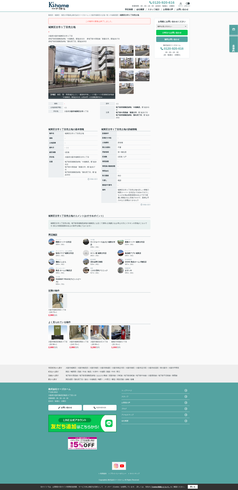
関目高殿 (120, 379)
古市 (65, 36)
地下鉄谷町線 (129, 375)
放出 (86, 379)
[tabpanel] (134, 69)
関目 (68, 372)
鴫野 (100, 379)
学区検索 (129, 9)
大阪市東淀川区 (118, 368)
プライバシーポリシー (118, 473)
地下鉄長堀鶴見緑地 (124, 107)
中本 (114, 372)
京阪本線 (112, 375)
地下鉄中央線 (141, 375)
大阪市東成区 (105, 368)
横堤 (113, 379)
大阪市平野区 (174, 368)
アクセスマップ (127, 415)
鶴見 (90, 372)
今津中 (96, 372)
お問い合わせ (182, 9)
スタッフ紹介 (154, 9)
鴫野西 (73, 372)
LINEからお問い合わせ (171, 33)
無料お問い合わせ (171, 39)
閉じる (192, 487)
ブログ (124, 409)
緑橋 (127, 379)
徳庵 (132, 379)
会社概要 (140, 9)
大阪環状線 (152, 375)
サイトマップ (135, 473)
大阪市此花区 (153, 368)
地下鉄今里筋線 (122, 112)
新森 (108, 372)
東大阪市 (163, 368)
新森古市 (133, 112)
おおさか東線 (102, 375)
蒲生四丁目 (137, 115)
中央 (85, 372)
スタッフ (124, 396)
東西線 (174, 375)
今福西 (102, 372)
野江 (118, 372)
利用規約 (103, 473)
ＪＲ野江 (106, 379)
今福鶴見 (136, 107)
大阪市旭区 (94, 368)
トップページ (126, 390)
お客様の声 (168, 9)
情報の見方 (94, 179)
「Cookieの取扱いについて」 (160, 487)
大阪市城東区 (59, 36)
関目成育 (69, 379)
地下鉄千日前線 (164, 375)
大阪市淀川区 (141, 368)
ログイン (180, 6)
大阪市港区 (130, 368)
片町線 (120, 375)
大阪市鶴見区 (83, 368)
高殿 (80, 372)
